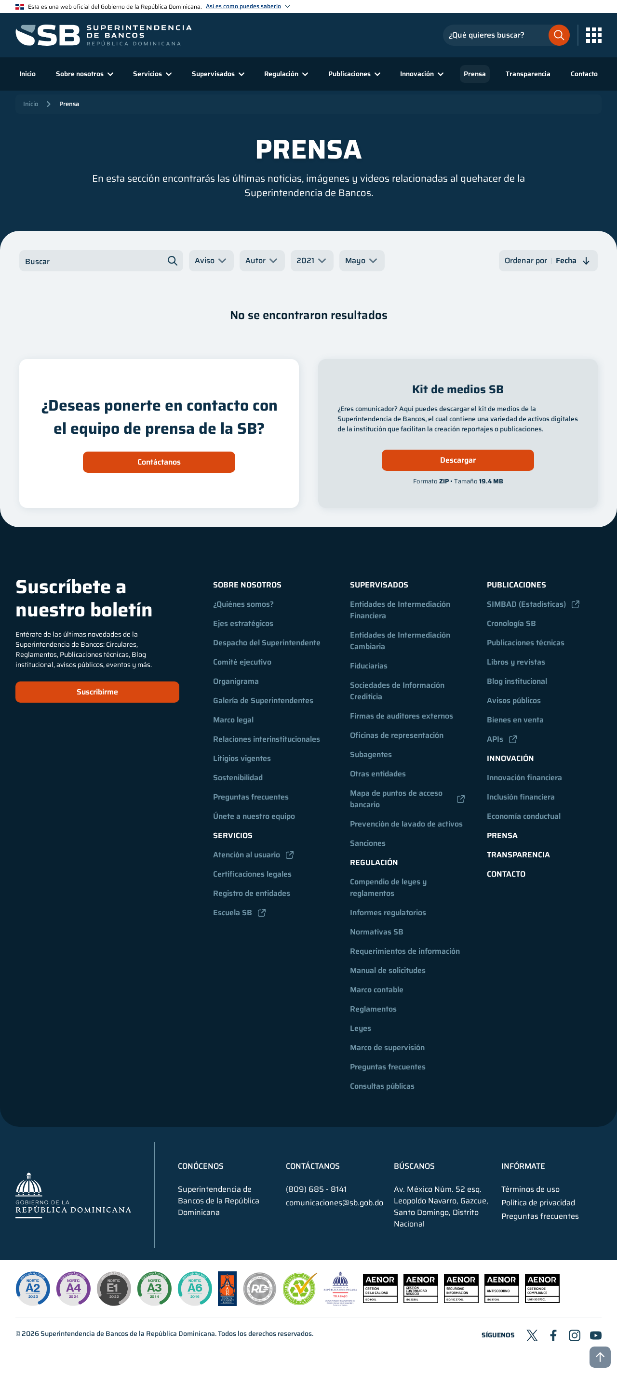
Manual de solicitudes (388, 970)
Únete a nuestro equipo (254, 816)
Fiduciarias (369, 666)
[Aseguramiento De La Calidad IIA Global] (227, 1303)
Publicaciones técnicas (525, 643)
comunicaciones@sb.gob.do (334, 1203)
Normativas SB (376, 932)
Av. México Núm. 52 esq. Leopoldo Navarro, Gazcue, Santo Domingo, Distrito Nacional (441, 1207)
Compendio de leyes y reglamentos (389, 887)
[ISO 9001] (380, 1300)
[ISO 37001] (501, 1300)
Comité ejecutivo (242, 662)
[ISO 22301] (420, 1300)
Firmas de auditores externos (401, 716)
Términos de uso (530, 1189)
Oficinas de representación (396, 735)
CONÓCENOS (201, 1166)
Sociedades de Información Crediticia (398, 691)
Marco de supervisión (387, 1047)
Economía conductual (524, 816)
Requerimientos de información (405, 951)
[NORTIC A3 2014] (154, 1288)
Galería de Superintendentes (263, 700)
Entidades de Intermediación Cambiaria (401, 641)
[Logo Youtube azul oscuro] (596, 1335)
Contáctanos (159, 462)
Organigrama (236, 681)
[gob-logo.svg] (73, 1195)
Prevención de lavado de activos (406, 824)
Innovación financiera (524, 778)
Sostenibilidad (238, 778)
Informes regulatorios (388, 913)
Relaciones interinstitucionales (266, 739)
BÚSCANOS (414, 1166)
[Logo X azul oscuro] (532, 1335)
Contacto (584, 73)
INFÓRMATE (523, 1166)
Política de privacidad (538, 1203)
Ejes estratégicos (243, 623)
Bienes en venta (515, 720)
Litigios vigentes (242, 758)
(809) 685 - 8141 (316, 1189)
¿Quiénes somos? (243, 604)
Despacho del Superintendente (267, 643)
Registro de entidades (251, 893)
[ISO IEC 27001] (461, 1300)
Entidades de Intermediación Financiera (401, 610)
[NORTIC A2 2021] (32, 1288)
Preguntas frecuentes (251, 797)
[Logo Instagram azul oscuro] (574, 1335)
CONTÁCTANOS (313, 1166)
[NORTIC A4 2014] (73, 1288)
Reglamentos (373, 1009)
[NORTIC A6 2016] (194, 1288)
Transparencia (528, 73)
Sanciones (368, 843)
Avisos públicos (514, 700)
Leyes (360, 1028)
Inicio (27, 73)
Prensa (475, 73)
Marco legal (233, 720)
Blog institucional (517, 681)
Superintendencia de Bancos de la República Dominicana (127, 1333)
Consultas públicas (382, 1086)
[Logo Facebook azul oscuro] (553, 1335)
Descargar (458, 460)
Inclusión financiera (521, 797)
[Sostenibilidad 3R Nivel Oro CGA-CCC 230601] (300, 1302)
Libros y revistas (516, 662)
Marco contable (376, 990)
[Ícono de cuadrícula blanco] (594, 35)
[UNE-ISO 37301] (542, 1300)
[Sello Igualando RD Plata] (259, 1303)
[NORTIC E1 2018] (113, 1288)
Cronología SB (511, 623)
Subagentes (371, 754)
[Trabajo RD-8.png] (340, 1303)
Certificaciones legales (252, 874)
